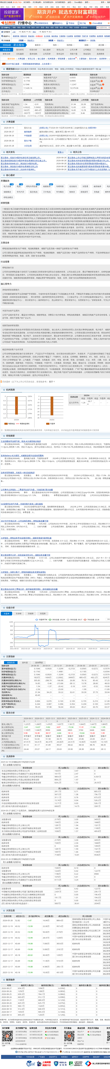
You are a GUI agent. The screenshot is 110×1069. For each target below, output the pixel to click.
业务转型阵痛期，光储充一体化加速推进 (18, 472)
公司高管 (47, 53)
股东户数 (28, 140)
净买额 (93, 40)
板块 (33, 27)
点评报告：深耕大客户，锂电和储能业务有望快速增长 (23, 572)
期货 (63, 7)
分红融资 (20, 53)
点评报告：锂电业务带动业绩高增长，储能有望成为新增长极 (26, 538)
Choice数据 (97, 23)
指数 (14, 27)
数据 (41, 7)
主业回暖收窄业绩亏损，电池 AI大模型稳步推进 (21, 441)
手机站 (71, 23)
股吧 (86, 2)
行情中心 (7, 27)
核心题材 (47, 49)
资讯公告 (60, 49)
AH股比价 (39, 36)
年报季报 (92, 36)
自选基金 (84, 27)
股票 (13, 7)
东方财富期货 (60, 2)
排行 (37, 27)
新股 (19, 7)
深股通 (50, 40)
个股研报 (62, 36)
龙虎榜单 (100, 36)
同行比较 (100, 49)
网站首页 (3, 2)
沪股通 (21, 40)
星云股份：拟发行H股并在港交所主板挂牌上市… (21, 157)
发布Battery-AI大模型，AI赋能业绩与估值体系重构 (22, 455)
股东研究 (20, 49)
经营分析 (33, 49)
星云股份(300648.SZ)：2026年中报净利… (18, 169)
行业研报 (70, 36)
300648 (7, 45)
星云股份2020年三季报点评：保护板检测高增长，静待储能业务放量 (29, 589)
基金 (85, 7)
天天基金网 (37, 2)
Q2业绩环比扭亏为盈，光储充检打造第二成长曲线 (22, 504)
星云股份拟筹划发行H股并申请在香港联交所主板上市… (24, 160)
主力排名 (47, 36)
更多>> (61, 151)
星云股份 (18, 45)
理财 (90, 7)
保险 (96, 7)
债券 (101, 7)
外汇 (68, 7)
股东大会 (28, 127)
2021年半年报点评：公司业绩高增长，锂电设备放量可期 (24, 521)
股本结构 (33, 53)
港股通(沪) (82, 40)
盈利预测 (77, 36)
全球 (46, 7)
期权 (30, 7)
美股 (52, 7)
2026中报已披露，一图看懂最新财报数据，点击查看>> (29, 64)
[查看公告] (43, 127)
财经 (2, 7)
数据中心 (59, 23)
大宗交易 (28, 145)
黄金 (74, 7)
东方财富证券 (48, 2)
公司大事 (73, 49)
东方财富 (26, 2)
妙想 (69, 2)
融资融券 (28, 131)
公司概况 (87, 49)
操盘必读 (6, 49)
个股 (28, 27)
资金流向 (31, 36)
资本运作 (60, 53)
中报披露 (28, 135)
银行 (79, 7)
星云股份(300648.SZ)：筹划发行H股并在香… (19, 163)
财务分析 (6, 53)
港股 (57, 7)
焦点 (7, 7)
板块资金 (55, 36)
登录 (102, 2)
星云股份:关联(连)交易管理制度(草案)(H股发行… (88, 163)
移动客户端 (17, 2)
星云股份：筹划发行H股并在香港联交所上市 (19, 166)
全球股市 (7, 32)
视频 (107, 7)
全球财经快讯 (42, 23)
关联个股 (73, 53)
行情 (35, 7)
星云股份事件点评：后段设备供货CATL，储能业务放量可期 (25, 555)
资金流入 (30, 40)
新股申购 (16, 36)
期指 (24, 7)
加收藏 (9, 2)
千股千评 (85, 36)
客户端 (83, 23)
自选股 (76, 27)
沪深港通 (7, 40)
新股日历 (23, 36)
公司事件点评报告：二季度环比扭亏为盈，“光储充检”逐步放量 (27, 489)
